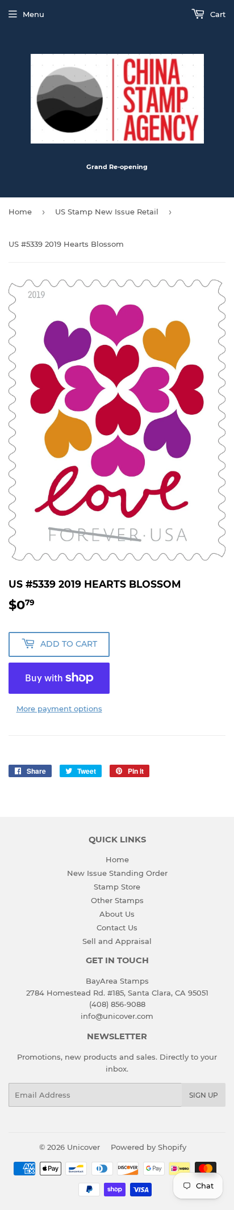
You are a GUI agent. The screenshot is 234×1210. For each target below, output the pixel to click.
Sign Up (203, 1095)
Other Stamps (117, 900)
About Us (117, 913)
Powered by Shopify (148, 1147)
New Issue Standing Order (117, 873)
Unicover (83, 1147)
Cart (216, 14)
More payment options (59, 708)
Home (20, 211)
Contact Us (117, 927)
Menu (33, 14)
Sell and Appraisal (117, 941)
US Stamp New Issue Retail (106, 211)
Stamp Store (117, 886)
